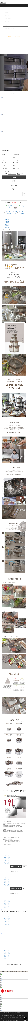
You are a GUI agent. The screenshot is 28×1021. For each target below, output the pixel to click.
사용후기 (7, 221)
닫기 (14, 5)
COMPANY (7, 9)
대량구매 (7, 25)
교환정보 (7, 226)
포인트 (3, 165)
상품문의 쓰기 (16, 888)
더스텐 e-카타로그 (9, 28)
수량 (6, 173)
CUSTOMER (8, 18)
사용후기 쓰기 (16, 866)
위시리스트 (14, 185)
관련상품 (7, 227)
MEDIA (6, 12)
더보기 (24, 866)
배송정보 (7, 224)
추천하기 (14, 189)
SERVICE (7, 15)
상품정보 (7, 219)
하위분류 (26, 9)
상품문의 (7, 222)
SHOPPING (7, 21)
